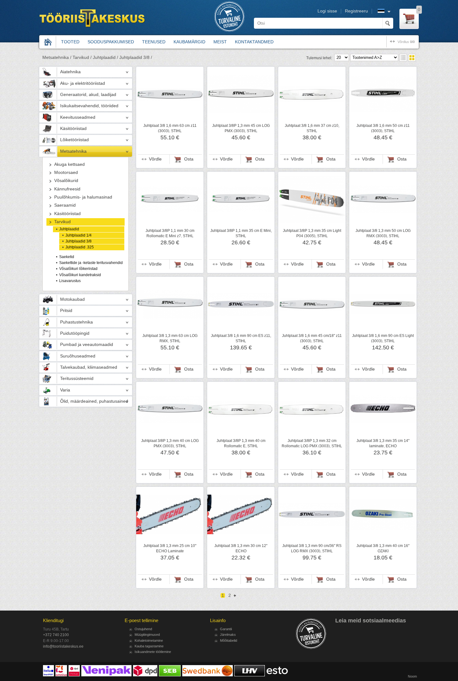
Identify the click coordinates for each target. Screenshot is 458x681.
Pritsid (66, 310)
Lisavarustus (70, 281)
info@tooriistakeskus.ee (63, 646)
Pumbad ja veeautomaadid (86, 344)
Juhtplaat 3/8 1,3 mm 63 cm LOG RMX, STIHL (170, 338)
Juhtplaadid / (105, 57)
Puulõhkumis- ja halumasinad (83, 197)
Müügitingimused (147, 634)
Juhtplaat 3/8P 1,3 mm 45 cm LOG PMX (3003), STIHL (241, 128)
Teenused (153, 41)
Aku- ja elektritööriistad (82, 83)
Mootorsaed (66, 172)
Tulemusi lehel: (319, 58)
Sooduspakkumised (111, 41)
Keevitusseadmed (77, 117)
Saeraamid (65, 205)
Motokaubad (72, 299)
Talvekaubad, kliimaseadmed (88, 367)
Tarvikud (62, 221)
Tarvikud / (82, 57)
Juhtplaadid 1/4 (78, 235)
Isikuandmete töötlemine (153, 652)
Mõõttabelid (228, 640)
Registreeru (356, 11)
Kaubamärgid (189, 41)
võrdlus (406, 42)
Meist (220, 41)
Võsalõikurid (66, 180)
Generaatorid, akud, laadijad (88, 94)
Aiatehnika (70, 72)
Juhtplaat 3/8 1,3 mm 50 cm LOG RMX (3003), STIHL (383, 233)
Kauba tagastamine (149, 646)
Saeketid (66, 257)
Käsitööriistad (73, 128)
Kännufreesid (67, 189)
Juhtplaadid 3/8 (78, 241)
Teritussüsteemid (76, 378)
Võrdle (155, 159)
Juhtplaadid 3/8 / (135, 57)
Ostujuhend (143, 629)
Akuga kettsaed (69, 164)
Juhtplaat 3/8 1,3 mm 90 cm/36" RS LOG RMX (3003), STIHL (311, 548)
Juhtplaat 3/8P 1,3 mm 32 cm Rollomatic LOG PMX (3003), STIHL (312, 443)
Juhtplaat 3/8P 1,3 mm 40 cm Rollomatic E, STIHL (241, 443)
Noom (412, 676)
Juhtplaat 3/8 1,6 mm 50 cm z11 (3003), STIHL (383, 128)
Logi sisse (327, 11)
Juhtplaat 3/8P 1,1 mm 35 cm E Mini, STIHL (241, 233)
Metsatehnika (73, 151)
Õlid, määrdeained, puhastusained (94, 401)
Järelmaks (228, 634)
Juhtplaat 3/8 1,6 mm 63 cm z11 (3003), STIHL (170, 128)
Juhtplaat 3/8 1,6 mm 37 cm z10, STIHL (312, 128)
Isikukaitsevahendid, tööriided (89, 105)
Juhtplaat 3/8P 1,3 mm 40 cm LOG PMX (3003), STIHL (170, 443)
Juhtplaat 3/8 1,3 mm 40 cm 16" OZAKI (382, 548)
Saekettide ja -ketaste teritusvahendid (91, 263)
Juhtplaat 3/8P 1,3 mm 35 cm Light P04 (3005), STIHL (312, 233)
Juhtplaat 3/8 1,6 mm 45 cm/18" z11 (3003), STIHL (312, 338)
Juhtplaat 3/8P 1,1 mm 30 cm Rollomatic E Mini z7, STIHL (170, 233)
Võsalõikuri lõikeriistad (78, 269)
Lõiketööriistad (74, 139)
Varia (65, 390)
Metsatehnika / (56, 57)
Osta (188, 159)
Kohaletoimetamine (149, 640)
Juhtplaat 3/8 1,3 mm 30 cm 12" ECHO (240, 548)
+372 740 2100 (56, 635)
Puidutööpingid (74, 333)
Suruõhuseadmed (77, 356)
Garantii (226, 629)
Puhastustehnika (76, 322)
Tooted (70, 41)
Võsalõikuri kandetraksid (80, 275)
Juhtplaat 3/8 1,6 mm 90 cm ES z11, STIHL (241, 338)
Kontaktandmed (254, 41)
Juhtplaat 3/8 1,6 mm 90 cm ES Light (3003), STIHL (383, 338)
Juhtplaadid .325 (79, 247)
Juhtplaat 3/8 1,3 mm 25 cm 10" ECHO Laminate (169, 548)
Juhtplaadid (69, 229)
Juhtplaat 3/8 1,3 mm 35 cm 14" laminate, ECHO (382, 443)
